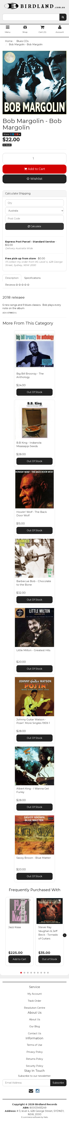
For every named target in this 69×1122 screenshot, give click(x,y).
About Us (34, 1019)
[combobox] (31, 17)
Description (12, 277)
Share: (7, 134)
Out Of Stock (34, 392)
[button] (29, 900)
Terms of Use (34, 1044)
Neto (46, 1117)
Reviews (10, 284)
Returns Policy (34, 1058)
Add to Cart (36, 169)
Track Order (34, 1000)
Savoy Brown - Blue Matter (33, 857)
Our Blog (34, 1026)
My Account (34, 993)
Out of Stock (49, 959)
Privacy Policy (34, 1051)
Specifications (32, 277)
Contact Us (34, 1033)
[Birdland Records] (34, 4)
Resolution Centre (34, 1007)
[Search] (62, 17)
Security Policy (34, 1065)
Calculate (35, 226)
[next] (64, 935)
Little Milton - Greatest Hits (33, 650)
